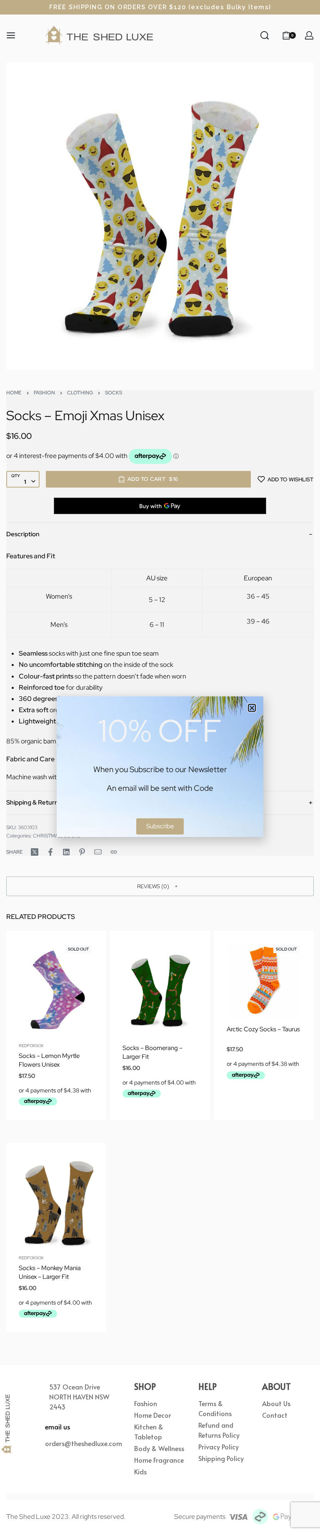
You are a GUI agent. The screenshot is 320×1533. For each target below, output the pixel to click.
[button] (160, 886)
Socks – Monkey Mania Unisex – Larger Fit (50, 1272)
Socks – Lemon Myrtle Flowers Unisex (49, 1060)
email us (57, 1426)
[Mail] (98, 852)
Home (14, 392)
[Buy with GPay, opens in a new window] (160, 506)
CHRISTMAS (47, 835)
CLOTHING (80, 392)
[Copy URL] (114, 852)
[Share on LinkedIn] (66, 852)
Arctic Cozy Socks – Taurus (263, 1029)
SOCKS (113, 392)
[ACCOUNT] (309, 35)
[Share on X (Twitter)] (34, 852)
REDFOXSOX (31, 1046)
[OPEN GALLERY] (160, 215)
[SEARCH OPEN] (264, 35)
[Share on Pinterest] (82, 852)
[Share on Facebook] (50, 852)
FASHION (44, 392)
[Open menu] (10, 35)
